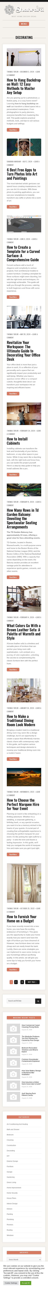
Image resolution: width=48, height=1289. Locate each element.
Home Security (12, 1193)
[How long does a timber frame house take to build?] (13, 1085)
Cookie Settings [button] (11, 1283)
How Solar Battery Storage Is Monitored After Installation (31, 1072)
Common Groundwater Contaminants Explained (31, 1060)
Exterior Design (12, 1161)
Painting (10, 1214)
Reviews (10, 1225)
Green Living (11, 1182)
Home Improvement (14, 1188)
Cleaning (10, 1140)
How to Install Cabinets (17, 441)
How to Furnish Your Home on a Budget (22, 918)
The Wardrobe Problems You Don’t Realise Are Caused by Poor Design (30, 1038)
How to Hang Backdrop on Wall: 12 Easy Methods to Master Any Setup (24, 86)
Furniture (10, 1166)
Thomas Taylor (13, 71)
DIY (8, 1156)
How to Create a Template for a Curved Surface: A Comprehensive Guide (23, 253)
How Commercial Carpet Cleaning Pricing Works (31, 1026)
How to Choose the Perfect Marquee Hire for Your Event (23, 804)
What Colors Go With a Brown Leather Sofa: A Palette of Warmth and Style (24, 632)
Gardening (11, 1177)
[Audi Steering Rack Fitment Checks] (13, 1097)
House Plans (11, 1198)
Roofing (10, 1230)
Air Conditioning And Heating (17, 1124)
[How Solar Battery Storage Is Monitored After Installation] (13, 1074)
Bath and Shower (13, 1129)
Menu (24, 23)
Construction (11, 1145)
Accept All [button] (26, 1283)
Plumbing (10, 1219)
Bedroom (10, 1135)
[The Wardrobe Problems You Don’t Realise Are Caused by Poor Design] (13, 1040)
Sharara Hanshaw (14, 161)
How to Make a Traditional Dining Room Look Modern (21, 720)
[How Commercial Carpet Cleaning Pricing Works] (13, 1029)
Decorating (11, 1151)
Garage (9, 1172)
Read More (13, 129)
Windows (10, 1235)
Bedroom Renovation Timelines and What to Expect (30, 1050)
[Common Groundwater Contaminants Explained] (13, 1063)
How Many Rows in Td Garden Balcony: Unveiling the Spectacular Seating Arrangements (23, 518)
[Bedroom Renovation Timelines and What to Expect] (13, 1051)
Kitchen (9, 1209)
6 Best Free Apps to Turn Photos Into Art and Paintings (22, 174)
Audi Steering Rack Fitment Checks (29, 1094)
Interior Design (12, 1204)
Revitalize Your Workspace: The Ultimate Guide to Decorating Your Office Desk (23, 351)
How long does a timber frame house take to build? (31, 1083)
